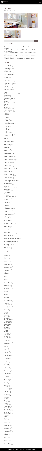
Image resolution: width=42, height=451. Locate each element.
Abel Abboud (7, 10)
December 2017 (7, 409)
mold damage (7, 192)
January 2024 (7, 300)
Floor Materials (7, 116)
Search (36, 41)
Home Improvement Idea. (19, 449)
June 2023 (6, 310)
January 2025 (7, 282)
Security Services (8, 220)
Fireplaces (6, 114)
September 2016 (7, 431)
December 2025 (7, 266)
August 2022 (6, 325)
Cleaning (6, 86)
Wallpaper (6, 232)
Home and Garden (8, 141)
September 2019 (7, 378)
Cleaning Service (7, 87)
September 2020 (7, 360)
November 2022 (7, 321)
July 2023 (6, 309)
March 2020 (6, 369)
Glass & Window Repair (9, 134)
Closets (5, 92)
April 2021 (6, 349)
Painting (6, 195)
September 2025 (7, 270)
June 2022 (6, 328)
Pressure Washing (8, 201)
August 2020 (6, 361)
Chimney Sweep (7, 84)
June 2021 (6, 346)
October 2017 (7, 412)
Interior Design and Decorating (10, 168)
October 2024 (7, 287)
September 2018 (7, 395)
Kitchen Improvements (9, 175)
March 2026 (6, 261)
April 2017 (6, 421)
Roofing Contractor (8, 214)
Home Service (7, 165)
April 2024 (6, 296)
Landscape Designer (8, 181)
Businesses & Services (9, 79)
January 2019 (7, 389)
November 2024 (7, 285)
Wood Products (7, 248)
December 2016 (7, 427)
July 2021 (6, 345)
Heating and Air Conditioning (10, 140)
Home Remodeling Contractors (11, 164)
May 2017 (6, 419)
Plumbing (6, 199)
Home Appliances (8, 143)
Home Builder (7, 146)
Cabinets (6, 80)
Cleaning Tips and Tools (9, 90)
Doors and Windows (8, 102)
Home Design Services (9, 153)
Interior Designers (8, 171)
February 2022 (7, 334)
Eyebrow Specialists (8, 108)
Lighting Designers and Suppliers (11, 187)
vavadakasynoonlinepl (9, 231)
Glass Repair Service (8, 135)
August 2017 (6, 415)
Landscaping (7, 183)
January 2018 (7, 407)
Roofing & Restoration (9, 213)
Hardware (6, 138)
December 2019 (7, 373)
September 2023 (7, 306)
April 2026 (6, 260)
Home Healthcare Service (9, 155)
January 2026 (7, 264)
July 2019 (6, 381)
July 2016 (6, 434)
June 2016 (6, 436)
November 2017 (7, 410)
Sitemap (33, 449)
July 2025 (6, 273)
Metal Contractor (8, 190)
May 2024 (6, 294)
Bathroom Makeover (8, 73)
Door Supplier (7, 99)
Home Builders (7, 147)
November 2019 (7, 375)
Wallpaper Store (7, 235)
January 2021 (7, 354)
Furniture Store (7, 125)
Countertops (7, 96)
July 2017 (6, 416)
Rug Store (6, 216)
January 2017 (7, 425)
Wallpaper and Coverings (9, 234)
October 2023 (7, 304)
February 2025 (7, 281)
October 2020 (7, 358)
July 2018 (6, 398)
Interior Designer (7, 169)
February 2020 (7, 370)
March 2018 (6, 404)
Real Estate (6, 202)
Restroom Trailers (8, 210)
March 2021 (6, 351)
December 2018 (7, 391)
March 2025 (6, 279)
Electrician (6, 107)
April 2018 (6, 403)
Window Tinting (7, 243)
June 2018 (6, 400)
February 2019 (7, 388)
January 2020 (7, 372)
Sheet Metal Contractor (9, 223)
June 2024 (6, 293)
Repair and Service (8, 207)
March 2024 (6, 297)
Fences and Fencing (8, 111)
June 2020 (6, 364)
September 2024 (8, 288)
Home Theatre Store (8, 166)
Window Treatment (8, 244)
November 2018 (7, 392)
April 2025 (6, 278)
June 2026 (6, 257)
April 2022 (6, 331)
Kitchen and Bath (8, 172)
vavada (5, 229)
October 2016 (7, 430)
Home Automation (8, 144)
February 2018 (7, 406)
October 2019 (7, 376)
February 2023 (7, 316)
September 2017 (7, 413)
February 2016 (7, 442)
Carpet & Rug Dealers (9, 81)
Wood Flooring (7, 247)
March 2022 (6, 333)
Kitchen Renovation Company (10, 180)
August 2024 (7, 290)
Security (6, 219)
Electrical (6, 105)
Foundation (6, 119)
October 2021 (7, 340)
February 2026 (7, 263)
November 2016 (7, 428)
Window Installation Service (10, 241)
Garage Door (7, 126)
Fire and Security (7, 113)
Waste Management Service (10, 237)
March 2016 (6, 440)
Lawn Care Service (8, 184)
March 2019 (6, 386)
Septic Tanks (7, 222)
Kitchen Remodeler (8, 177)
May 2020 (6, 366)
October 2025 (7, 269)
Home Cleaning (7, 149)
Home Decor (7, 152)
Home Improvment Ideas (9, 161)
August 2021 (6, 343)
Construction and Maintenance (11, 93)
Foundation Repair (8, 120)
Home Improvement (8, 156)
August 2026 (6, 254)
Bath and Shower (8, 71)
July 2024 (6, 291)
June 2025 (6, 275)
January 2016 (7, 443)
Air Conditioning (7, 65)
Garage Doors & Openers (9, 131)
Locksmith (6, 189)
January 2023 (7, 318)
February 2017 (7, 424)
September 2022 (7, 324)
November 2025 (7, 267)
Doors (5, 101)
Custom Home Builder (9, 98)
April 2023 (6, 313)
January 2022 (7, 336)
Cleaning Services (8, 89)
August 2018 (6, 397)
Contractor (6, 95)
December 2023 (7, 302)
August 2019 (6, 379)
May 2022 (6, 330)
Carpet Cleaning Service (9, 83)
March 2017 (6, 422)
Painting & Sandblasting (9, 196)
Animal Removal (7, 67)
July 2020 (6, 363)
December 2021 (7, 337)
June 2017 (6, 418)
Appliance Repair (8, 68)
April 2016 (6, 439)
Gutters (6, 137)
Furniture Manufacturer (9, 123)
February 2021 (7, 352)
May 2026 (6, 258)
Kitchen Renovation (8, 178)
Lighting (5, 186)
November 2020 (7, 357)
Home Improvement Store (10, 159)
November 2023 (7, 303)
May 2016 (6, 437)
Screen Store (7, 217)
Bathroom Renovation (9, 74)
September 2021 (7, 342)
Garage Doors (7, 129)
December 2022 (7, 319)
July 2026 (6, 255)
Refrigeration (7, 204)
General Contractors (8, 132)
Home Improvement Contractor (11, 158)
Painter (5, 193)
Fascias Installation (8, 110)
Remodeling (6, 205)
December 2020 (7, 355)
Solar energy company (9, 225)
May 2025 (6, 276)
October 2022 (7, 322)
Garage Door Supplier (9, 128)
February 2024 (7, 299)
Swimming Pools (7, 226)
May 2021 (6, 348)
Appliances (6, 70)
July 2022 (6, 327)
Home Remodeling (8, 162)
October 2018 (7, 394)
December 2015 (7, 445)
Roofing (5, 211)
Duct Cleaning (7, 104)
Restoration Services (8, 208)
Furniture (6, 122)
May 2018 (6, 401)
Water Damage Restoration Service (12, 238)
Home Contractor (8, 150)
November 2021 (7, 339)
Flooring (6, 117)
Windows (6, 246)
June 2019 (6, 382)
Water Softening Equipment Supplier (12, 240)
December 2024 (7, 284)
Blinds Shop (6, 77)
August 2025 (6, 272)
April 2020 (6, 367)
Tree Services (7, 228)
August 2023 (6, 308)
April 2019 (6, 385)
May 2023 (6, 312)
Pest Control (7, 198)
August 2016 (6, 433)
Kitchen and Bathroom (9, 174)
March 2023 (6, 315)
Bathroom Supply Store (9, 76)
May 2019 (6, 384)
